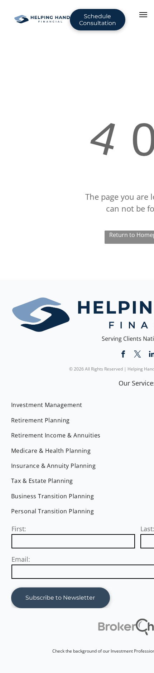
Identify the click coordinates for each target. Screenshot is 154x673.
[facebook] (123, 355)
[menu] (143, 15)
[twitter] (137, 355)
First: (18, 528)
